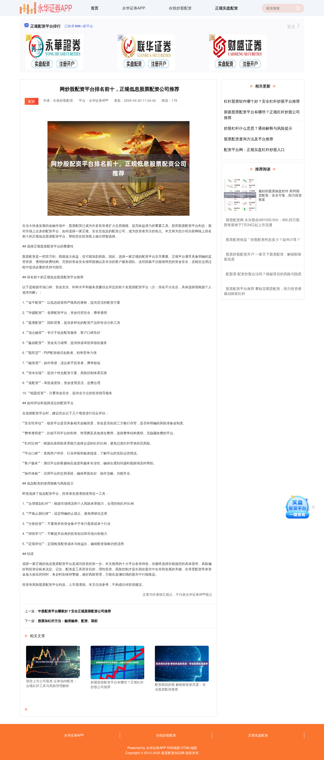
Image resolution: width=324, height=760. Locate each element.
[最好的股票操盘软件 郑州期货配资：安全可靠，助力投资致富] (240, 195)
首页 (94, 8)
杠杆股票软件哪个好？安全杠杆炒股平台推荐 (262, 101)
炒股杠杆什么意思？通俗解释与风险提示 (258, 128)
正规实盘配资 (226, 8)
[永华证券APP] (46, 7)
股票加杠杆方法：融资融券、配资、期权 (68, 620)
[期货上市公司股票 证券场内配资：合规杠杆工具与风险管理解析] (53, 661)
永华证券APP (133, 8)
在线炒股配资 (180, 8)
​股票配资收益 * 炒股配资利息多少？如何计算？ (263, 239)
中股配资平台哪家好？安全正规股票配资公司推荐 (74, 611)
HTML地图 (189, 747)
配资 (31, 101)
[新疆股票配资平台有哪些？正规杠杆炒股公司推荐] (117, 661)
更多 (292, 26)
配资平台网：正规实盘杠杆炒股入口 (254, 149)
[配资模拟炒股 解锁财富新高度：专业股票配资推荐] (182, 663)
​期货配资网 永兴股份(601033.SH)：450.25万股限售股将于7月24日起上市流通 (262, 222)
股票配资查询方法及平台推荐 (248, 139)
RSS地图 (173, 747)
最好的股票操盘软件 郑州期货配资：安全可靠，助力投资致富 (280, 195)
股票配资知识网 (173, 752)
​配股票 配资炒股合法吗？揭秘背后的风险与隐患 (263, 273)
